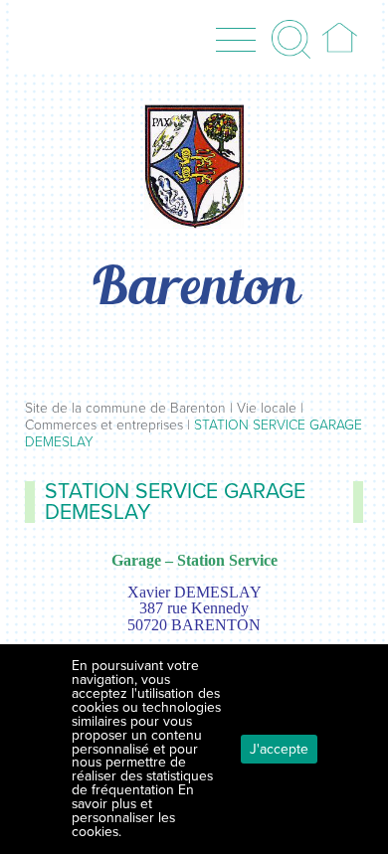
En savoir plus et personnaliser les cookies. (133, 810)
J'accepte (279, 749)
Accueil (339, 39)
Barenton (194, 290)
